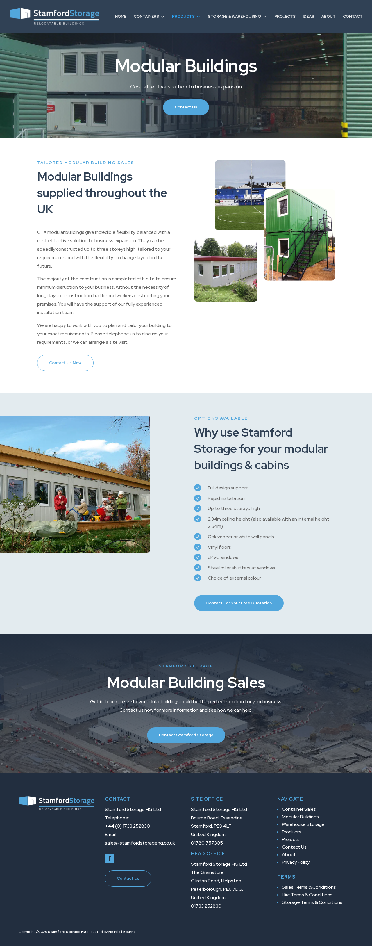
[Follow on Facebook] (109, 858)
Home (120, 17)
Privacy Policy (296, 862)
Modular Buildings (300, 817)
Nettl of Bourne (122, 931)
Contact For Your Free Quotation (239, 602)
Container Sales (299, 809)
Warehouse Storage (303, 824)
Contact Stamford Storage (186, 734)
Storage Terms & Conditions (312, 902)
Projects (285, 17)
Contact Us (186, 107)
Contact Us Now (65, 362)
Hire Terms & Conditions (307, 895)
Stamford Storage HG (67, 931)
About (328, 17)
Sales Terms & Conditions (309, 887)
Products (183, 17)
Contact (353, 17)
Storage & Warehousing (234, 17)
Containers (146, 17)
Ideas (308, 17)
